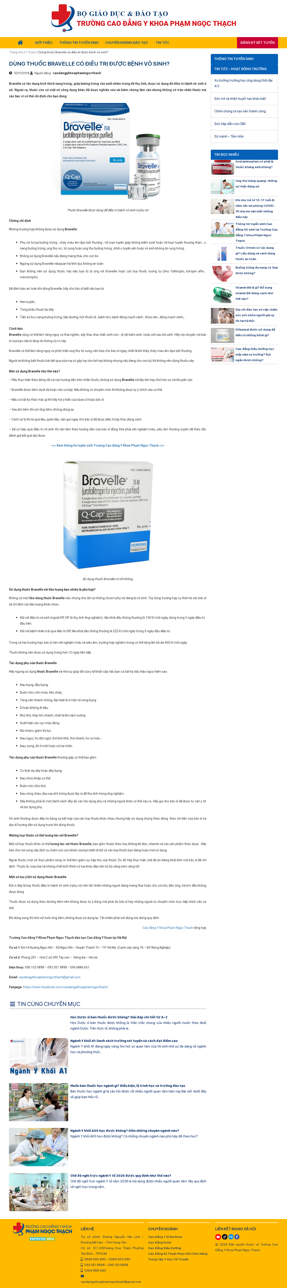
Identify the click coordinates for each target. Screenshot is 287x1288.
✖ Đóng (177, 633)
